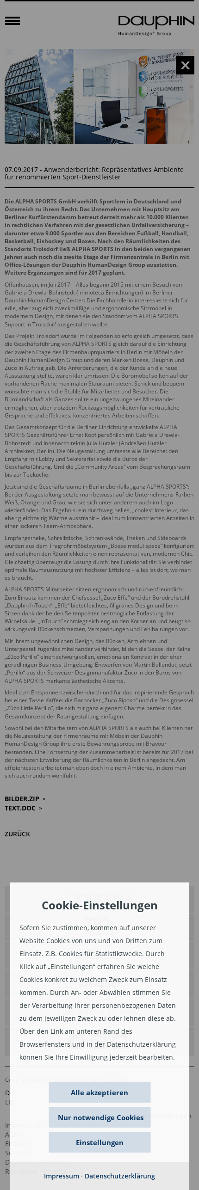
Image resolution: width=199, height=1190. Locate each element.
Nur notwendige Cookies (100, 1117)
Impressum (61, 1176)
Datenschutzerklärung (120, 1176)
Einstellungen (100, 1142)
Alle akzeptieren (99, 1092)
